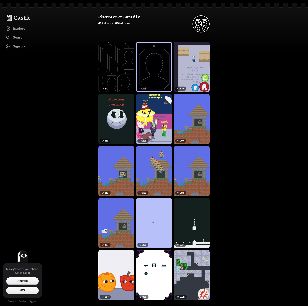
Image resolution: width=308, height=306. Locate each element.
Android (22, 280)
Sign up (33, 301)
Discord (12, 301)
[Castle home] (18, 18)
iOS (22, 290)
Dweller (23, 301)
